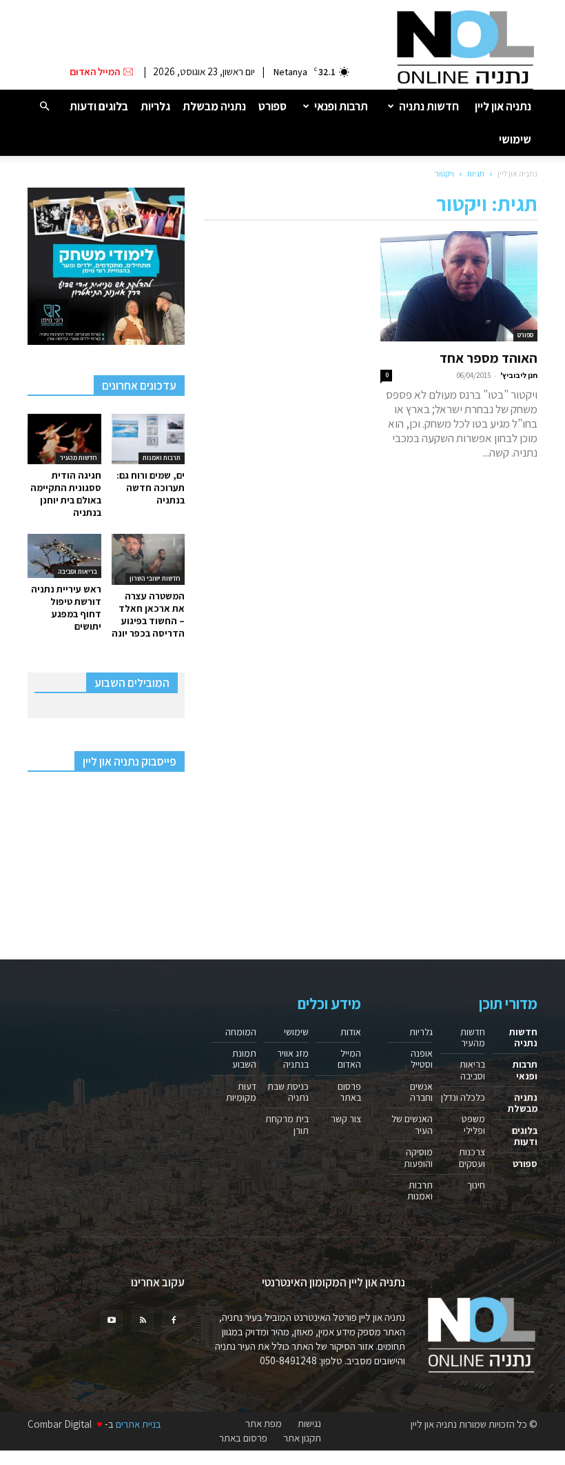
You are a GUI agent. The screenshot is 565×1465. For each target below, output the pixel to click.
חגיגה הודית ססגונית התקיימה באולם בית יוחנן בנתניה (65, 494)
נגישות (309, 1423)
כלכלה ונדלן (463, 1097)
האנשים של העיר (412, 1124)
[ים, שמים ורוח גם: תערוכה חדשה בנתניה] (148, 439)
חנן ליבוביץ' (518, 375)
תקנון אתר (302, 1438)
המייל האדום (349, 1058)
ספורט (272, 106)
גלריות (155, 106)
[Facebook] (174, 1321)
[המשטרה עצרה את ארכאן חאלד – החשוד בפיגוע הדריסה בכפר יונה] (148, 559)
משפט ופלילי (473, 1124)
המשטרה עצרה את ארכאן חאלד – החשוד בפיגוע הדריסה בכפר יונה (148, 614)
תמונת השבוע (244, 1058)
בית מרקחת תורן (287, 1124)
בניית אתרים (138, 1424)
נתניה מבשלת (214, 106)
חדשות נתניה (429, 106)
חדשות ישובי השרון (155, 578)
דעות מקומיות (241, 1092)
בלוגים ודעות (99, 106)
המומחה (240, 1032)
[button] (44, 106)
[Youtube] (112, 1321)
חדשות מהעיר (78, 457)
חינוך (476, 1185)
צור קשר (346, 1119)
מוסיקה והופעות (418, 1157)
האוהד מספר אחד (488, 358)
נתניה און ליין (503, 106)
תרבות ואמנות (162, 457)
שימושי (515, 139)
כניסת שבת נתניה (288, 1092)
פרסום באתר (349, 1092)
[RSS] (143, 1321)
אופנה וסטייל (422, 1058)
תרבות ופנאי (341, 106)
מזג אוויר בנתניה (293, 1058)
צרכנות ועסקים (472, 1157)
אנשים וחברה (421, 1092)
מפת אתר (263, 1423)
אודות (350, 1032)
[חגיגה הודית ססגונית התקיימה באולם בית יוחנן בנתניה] (64, 439)
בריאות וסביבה (77, 571)
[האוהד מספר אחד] (458, 286)
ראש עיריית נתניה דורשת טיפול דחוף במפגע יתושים (66, 607)
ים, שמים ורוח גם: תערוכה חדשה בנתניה (150, 487)
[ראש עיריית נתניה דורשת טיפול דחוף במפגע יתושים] (64, 556)
